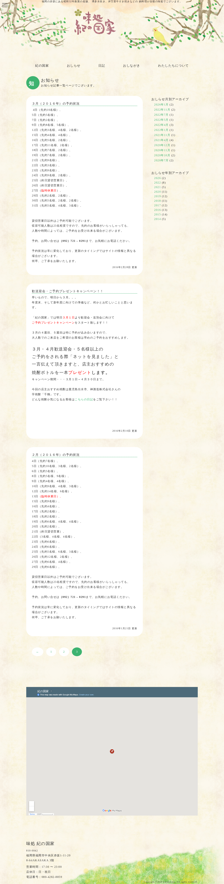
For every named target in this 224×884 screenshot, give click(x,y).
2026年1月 (161, 104)
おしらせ (73, 65)
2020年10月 (162, 155)
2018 (157, 200)
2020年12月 (162, 145)
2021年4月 (161, 140)
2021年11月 (162, 135)
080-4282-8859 (52, 876)
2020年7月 (161, 160)
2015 (157, 214)
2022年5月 (161, 119)
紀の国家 (42, 65)
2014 (157, 219)
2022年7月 (161, 114)
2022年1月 (161, 129)
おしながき (131, 65)
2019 (157, 196)
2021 (157, 187)
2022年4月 (161, 124)
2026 (157, 178)
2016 (157, 209)
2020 (157, 191)
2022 (157, 182)
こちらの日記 (84, 399)
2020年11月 (162, 150)
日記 (101, 65)
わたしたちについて (173, 65)
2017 (157, 205)
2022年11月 (162, 109)
